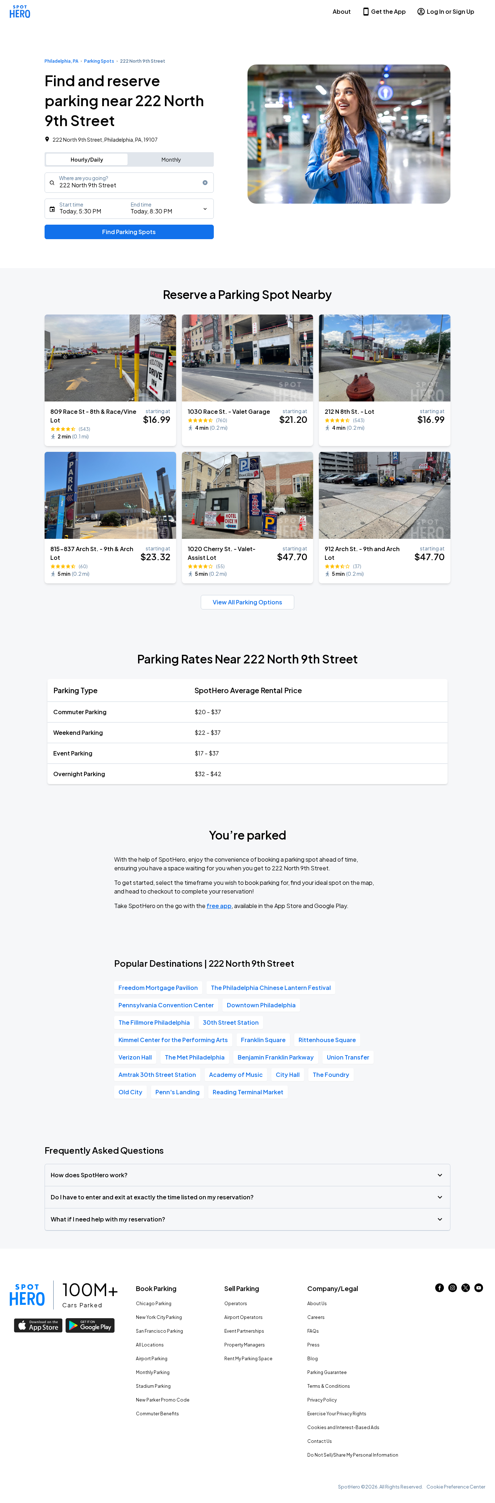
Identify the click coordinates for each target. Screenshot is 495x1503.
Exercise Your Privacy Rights (336, 1413)
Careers (316, 1317)
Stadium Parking (153, 1386)
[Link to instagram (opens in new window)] (452, 1290)
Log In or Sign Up (450, 11)
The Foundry (331, 1074)
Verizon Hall (135, 1057)
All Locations (150, 1345)
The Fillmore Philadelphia (154, 1022)
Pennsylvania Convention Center (166, 1005)
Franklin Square (263, 1040)
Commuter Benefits (157, 1413)
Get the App (388, 11)
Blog (312, 1358)
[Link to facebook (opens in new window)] (439, 1290)
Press (313, 1345)
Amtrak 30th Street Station (157, 1074)
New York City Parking (159, 1317)
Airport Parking (151, 1358)
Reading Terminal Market (248, 1092)
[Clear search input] (205, 183)
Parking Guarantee (327, 1372)
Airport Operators (243, 1317)
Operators (235, 1303)
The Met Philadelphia (195, 1057)
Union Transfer (348, 1057)
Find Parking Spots (129, 232)
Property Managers (244, 1345)
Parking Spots (99, 61)
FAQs (313, 1331)
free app (219, 905)
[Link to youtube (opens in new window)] (478, 1290)
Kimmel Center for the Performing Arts (173, 1040)
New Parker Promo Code (163, 1400)
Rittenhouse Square (327, 1040)
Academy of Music (236, 1074)
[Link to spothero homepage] (27, 1295)
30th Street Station (231, 1022)
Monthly (171, 159)
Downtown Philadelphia (261, 1005)
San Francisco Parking (159, 1331)
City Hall (288, 1074)
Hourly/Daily (87, 159)
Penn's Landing (177, 1092)
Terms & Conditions (328, 1386)
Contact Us (319, 1441)
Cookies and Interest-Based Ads (343, 1427)
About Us (317, 1303)
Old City (130, 1092)
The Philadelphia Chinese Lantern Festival (271, 987)
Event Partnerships (244, 1331)
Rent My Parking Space (248, 1358)
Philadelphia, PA (61, 61)
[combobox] (129, 182)
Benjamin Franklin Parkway (276, 1057)
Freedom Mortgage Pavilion (158, 987)
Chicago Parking (153, 1303)
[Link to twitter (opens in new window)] (465, 1290)
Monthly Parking (153, 1372)
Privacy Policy (322, 1400)
